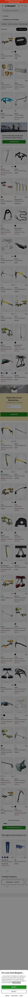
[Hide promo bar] (26, 2)
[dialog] (14, 984)
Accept (14, 987)
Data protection (17, 982)
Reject (14, 991)
